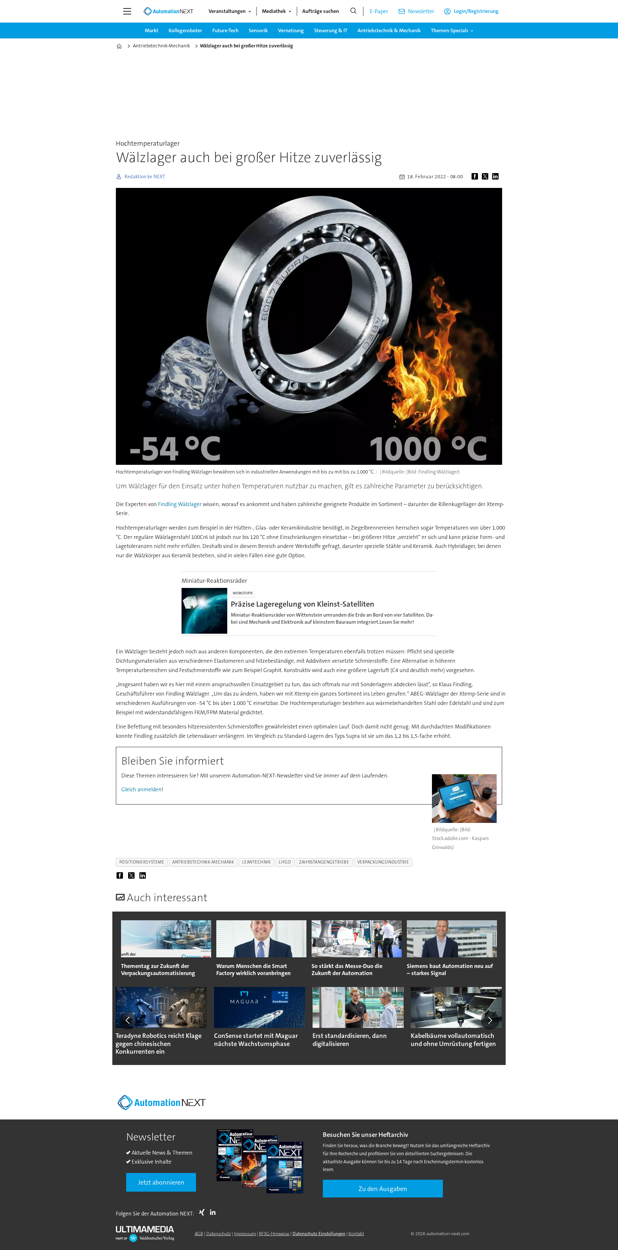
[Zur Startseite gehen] (168, 11)
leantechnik (256, 862)
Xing (203, 1212)
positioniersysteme (141, 862)
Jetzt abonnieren (161, 1182)
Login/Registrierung (476, 11)
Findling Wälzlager (179, 504)
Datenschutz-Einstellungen (319, 1233)
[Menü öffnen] (127, 11)
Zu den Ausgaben (383, 1189)
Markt (151, 30)
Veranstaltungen (227, 11)
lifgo (285, 862)
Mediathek (274, 11)
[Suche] (353, 11)
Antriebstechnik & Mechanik (389, 30)
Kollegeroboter (185, 30)
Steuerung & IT (330, 30)
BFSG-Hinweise (274, 1233)
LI (214, 1212)
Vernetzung (291, 30)
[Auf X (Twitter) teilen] (486, 176)
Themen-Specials (449, 30)
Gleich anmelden (141, 789)
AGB (199, 1233)
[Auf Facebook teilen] (476, 176)
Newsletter (421, 11)
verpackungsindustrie (383, 862)
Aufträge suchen (320, 11)
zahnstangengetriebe (324, 862)
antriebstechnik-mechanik (203, 862)
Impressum (245, 1233)
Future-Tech (225, 30)
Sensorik (258, 30)
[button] (128, 1020)
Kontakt (356, 1233)
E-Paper (379, 11)
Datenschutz (218, 1233)
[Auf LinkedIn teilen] (496, 176)
